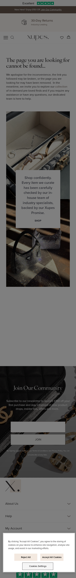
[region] (39, 552)
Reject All (26, 557)
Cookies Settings (37, 566)
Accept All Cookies (52, 557)
